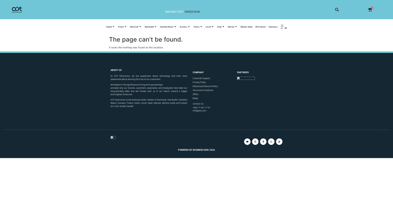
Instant (109, 27)
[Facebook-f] (263, 141)
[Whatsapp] (271, 141)
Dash (219, 27)
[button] (336, 9)
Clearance (272, 27)
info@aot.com (199, 110)
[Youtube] (247, 141)
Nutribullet (149, 27)
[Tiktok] (279, 141)
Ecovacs (183, 27)
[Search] (336, 9)
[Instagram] (255, 141)
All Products (260, 27)
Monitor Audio (247, 27)
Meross (231, 27)
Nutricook (134, 27)
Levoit (208, 27)
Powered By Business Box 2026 (196, 150)
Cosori (121, 27)
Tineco (196, 27)
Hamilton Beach (167, 27)
